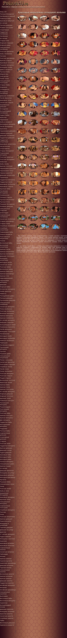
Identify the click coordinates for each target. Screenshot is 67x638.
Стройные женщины (7, 510)
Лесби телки (4, 369)
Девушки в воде (6, 450)
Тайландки (4, 554)
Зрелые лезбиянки (7, 318)
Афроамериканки (6, 278)
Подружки (3, 428)
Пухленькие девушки (7, 300)
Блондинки (4, 109)
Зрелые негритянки (7, 251)
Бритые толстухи (6, 166)
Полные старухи (6, 197)
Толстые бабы (5, 413)
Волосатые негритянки (4, 246)
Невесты (3, 293)
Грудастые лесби (6, 182)
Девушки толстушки (7, 256)
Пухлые (3, 351)
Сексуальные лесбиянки (5, 48)
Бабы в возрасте (6, 122)
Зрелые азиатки (6, 559)
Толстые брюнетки (7, 51)
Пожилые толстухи (7, 400)
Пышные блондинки (7, 204)
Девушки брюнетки (7, 470)
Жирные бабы (5, 287)
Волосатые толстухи (7, 380)
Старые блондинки (7, 151)
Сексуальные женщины (5, 502)
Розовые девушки (6, 206)
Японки (2, 556)
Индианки (3, 87)
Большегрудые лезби (8, 325)
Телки (2, 486)
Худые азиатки (5, 536)
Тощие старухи (5, 378)
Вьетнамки (4, 596)
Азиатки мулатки (6, 561)
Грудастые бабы (6, 422)
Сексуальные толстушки (5, 82)
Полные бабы (5, 431)
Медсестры (4, 74)
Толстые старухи (6, 376)
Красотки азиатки (6, 614)
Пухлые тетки (5, 202)
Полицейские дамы (7, 296)
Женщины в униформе (4, 524)
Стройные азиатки (6, 618)
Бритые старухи (6, 60)
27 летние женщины (7, 534)
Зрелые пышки (5, 466)
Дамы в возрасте (6, 69)
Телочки (3, 512)
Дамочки (3, 532)
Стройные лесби (6, 367)
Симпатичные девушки (5, 434)
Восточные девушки (7, 623)
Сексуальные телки (7, 484)
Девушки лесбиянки (7, 135)
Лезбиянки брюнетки (7, 327)
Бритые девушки (6, 448)
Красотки (3, 117)
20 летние (3, 468)
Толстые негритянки (7, 517)
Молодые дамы (5, 459)
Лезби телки (4, 78)
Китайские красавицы (8, 590)
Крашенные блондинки (4, 494)
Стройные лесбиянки (7, 226)
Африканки (4, 120)
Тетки (2, 514)
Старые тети (4, 41)
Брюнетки (3, 129)
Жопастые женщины (7, 289)
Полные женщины (6, 461)
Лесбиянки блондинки (4, 192)
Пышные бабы (5, 482)
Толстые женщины (7, 373)
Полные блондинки (7, 14)
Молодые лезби (6, 336)
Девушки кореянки (6, 609)
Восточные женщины (7, 601)
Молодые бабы (5, 457)
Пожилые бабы (5, 18)
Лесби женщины (6, 329)
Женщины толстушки (7, 331)
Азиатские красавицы (8, 563)
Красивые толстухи (7, 63)
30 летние (3, 38)
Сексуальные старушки (5, 209)
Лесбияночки (4, 334)
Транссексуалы (5, 521)
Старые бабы (5, 85)
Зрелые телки (5, 387)
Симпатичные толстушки (5, 507)
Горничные (4, 177)
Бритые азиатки (6, 578)
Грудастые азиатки (7, 583)
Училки (2, 241)
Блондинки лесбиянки (4, 92)
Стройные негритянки (4, 229)
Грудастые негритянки (4, 141)
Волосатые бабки (6, 269)
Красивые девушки (7, 475)
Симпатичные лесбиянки (5, 216)
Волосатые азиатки (7, 574)
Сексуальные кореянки (5, 593)
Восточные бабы (6, 598)
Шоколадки (4, 213)
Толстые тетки (5, 443)
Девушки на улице (6, 530)
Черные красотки (6, 173)
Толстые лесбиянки (7, 311)
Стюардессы (4, 89)
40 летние (3, 23)
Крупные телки (5, 398)
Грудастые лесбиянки (4, 33)
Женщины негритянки (4, 259)
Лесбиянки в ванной (7, 16)
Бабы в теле (4, 491)
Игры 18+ (3, 12)
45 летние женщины (7, 391)
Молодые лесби (6, 262)
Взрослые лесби (6, 382)
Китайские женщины (7, 585)
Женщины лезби (6, 67)
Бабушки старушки (7, 322)
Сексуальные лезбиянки (5, 303)
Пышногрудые (5, 407)
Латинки (3, 56)
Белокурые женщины (7, 124)
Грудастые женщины (7, 180)
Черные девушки (6, 133)
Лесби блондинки (6, 126)
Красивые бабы (5, 455)
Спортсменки (5, 149)
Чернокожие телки (6, 171)
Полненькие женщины (4, 404)
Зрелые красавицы (7, 274)
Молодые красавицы (7, 477)
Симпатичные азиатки (5, 549)
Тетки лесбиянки (6, 309)
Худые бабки (4, 115)
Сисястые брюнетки (7, 362)
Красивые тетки (5, 100)
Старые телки (5, 223)
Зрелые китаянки (6, 576)
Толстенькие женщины (4, 410)
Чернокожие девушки (8, 131)
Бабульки (3, 162)
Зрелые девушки (6, 519)
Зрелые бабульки (6, 271)
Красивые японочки (7, 545)
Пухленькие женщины (4, 348)
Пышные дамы (5, 354)
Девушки (3, 284)
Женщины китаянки (7, 611)
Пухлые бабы (5, 72)
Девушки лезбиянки (7, 96)
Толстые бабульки (6, 157)
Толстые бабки (5, 267)
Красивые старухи (6, 186)
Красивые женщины (7, 497)
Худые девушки (5, 452)
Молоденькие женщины (5, 425)
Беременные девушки (4, 106)
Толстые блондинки (7, 159)
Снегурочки (4, 76)
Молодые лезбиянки (7, 338)
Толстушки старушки (7, 364)
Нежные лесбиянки (7, 340)
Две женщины (5, 420)
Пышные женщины (7, 65)
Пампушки (4, 343)
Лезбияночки (4, 195)
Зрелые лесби (5, 249)
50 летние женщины (7, 320)
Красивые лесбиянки (7, 184)
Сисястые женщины (7, 307)
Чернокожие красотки (8, 168)
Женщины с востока (7, 539)
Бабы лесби (4, 164)
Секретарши (4, 30)
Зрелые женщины (6, 316)
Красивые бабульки (7, 21)
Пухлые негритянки (7, 200)
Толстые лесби (5, 489)
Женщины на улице (7, 473)
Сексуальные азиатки (5, 571)
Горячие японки (5, 568)
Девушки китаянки (6, 565)
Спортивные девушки (4, 438)
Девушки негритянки (7, 175)
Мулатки (3, 480)
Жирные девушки (6, 394)
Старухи (3, 441)
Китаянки (3, 587)
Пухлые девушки (6, 25)
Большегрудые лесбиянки (5, 112)
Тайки (2, 620)
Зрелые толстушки (7, 389)
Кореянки (3, 541)
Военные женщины (7, 313)
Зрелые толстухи (6, 415)
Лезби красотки (5, 291)
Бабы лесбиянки (6, 54)
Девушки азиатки (6, 581)
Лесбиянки (4, 36)
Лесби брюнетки (6, 98)
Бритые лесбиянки (7, 254)
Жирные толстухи (6, 396)
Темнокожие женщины (4, 154)
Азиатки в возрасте (7, 625)
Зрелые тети (4, 276)
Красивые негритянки (8, 144)
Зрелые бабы (5, 385)
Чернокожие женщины (4, 281)
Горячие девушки (6, 527)
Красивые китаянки (7, 543)
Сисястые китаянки (7, 552)
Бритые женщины (6, 418)
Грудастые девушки (7, 138)
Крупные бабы (5, 189)
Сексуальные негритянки (5, 357)
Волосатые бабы (6, 243)
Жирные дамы (5, 45)
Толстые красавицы (7, 58)
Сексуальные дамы (7, 464)
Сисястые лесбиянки (7, 219)
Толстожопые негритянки (5, 237)
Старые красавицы (7, 221)
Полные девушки (6, 298)
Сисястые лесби (6, 265)
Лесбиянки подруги (7, 345)
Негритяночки (5, 146)
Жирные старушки (6, 43)
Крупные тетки (5, 499)
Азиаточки (3, 603)
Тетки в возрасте (6, 234)
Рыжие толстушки (6, 27)
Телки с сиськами (6, 360)
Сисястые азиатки (6, 616)
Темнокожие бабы (6, 232)
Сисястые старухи (6, 102)
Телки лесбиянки (6, 371)
